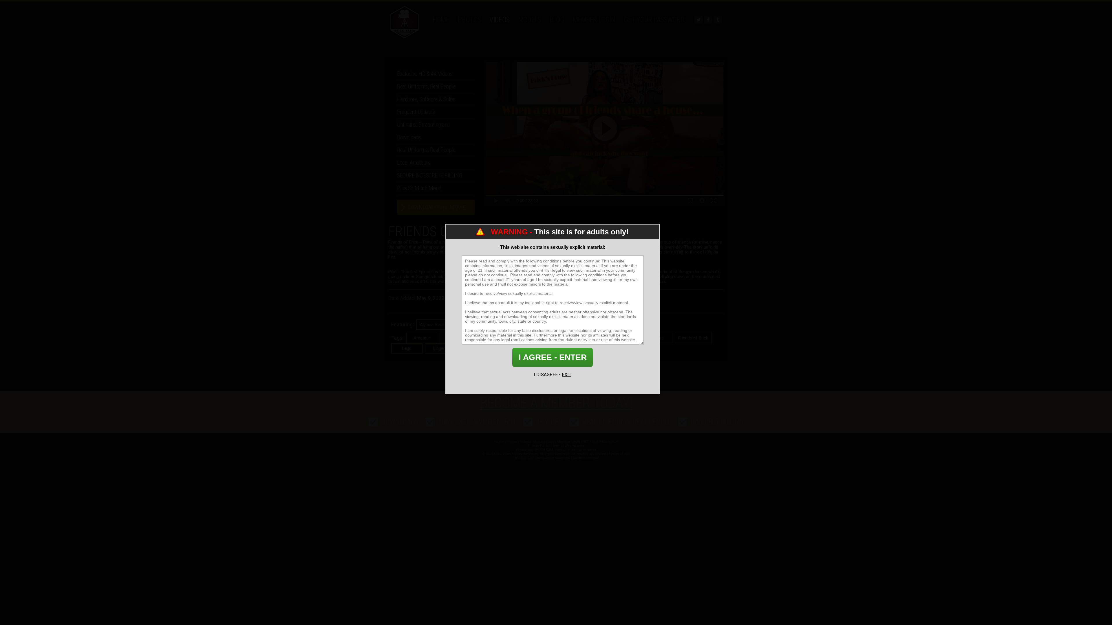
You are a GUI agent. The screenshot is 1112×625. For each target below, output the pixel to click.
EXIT (566, 374)
